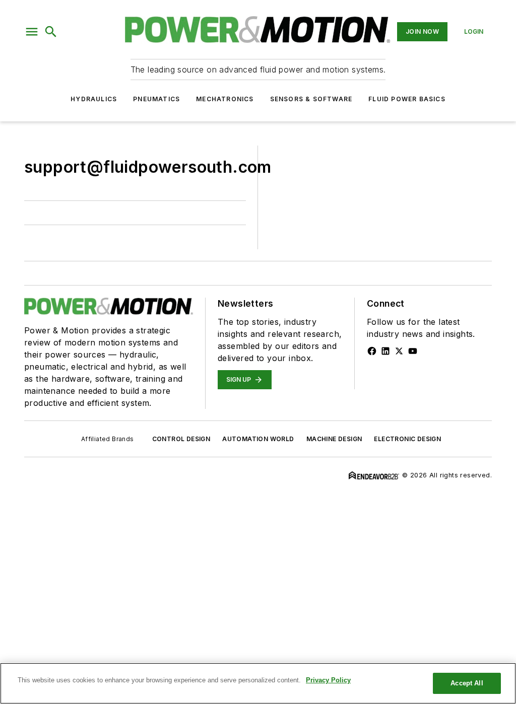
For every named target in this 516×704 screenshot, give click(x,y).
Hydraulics (94, 99)
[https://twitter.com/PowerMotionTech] (399, 351)
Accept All (466, 683)
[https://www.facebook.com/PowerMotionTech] (372, 351)
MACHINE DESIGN (334, 439)
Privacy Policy (328, 680)
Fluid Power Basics (406, 99)
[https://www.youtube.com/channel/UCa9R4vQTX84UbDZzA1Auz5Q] (413, 351)
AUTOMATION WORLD (258, 439)
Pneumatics (156, 99)
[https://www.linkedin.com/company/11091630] (385, 351)
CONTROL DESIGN (181, 439)
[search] (50, 31)
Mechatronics (224, 99)
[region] (258, 683)
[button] (31, 31)
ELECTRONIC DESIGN (407, 439)
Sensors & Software (311, 99)
